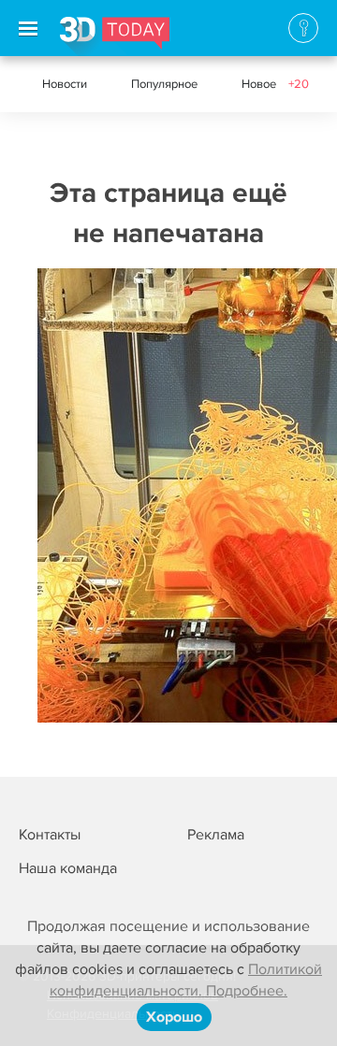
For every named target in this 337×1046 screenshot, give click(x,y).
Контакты (50, 834)
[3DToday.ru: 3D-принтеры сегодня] (114, 36)
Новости (64, 84)
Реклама (215, 834)
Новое (275, 84)
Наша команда (68, 868)
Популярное (164, 84)
